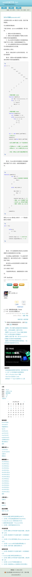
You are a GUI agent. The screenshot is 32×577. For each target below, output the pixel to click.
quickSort (5, 433)
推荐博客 (8, 393)
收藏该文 (22, 284)
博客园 (12, 570)
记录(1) (4, 499)
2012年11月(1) (6, 474)
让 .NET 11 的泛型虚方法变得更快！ (15, 372)
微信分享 (16, 286)
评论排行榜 (5, 528)
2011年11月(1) (5, 491)
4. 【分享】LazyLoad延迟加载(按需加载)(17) (14, 543)
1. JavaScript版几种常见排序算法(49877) (13, 516)
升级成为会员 (20, 307)
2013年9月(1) (5, 461)
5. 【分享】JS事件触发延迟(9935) (11, 525)
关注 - (15, 293)
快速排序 (5, 426)
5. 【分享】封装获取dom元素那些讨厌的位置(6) (14, 564)
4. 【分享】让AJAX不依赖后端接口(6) (12, 562)
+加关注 (5, 298)
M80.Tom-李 (5, 511)
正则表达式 (5, 439)
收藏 (24, 315)
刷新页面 (20, 319)
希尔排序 (5, 441)
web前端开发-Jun (10, 2)
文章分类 (4, 497)
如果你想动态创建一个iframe (15, 309)
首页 (4, 7)
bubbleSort (5, 437)
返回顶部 (25, 319)
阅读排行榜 (5, 514)
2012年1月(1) (5, 489)
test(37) (4, 505)
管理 (19, 7)
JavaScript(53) (6, 451)
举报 (27, 315)
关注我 (15, 284)
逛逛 (10, 324)
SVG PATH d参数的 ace (14, 311)
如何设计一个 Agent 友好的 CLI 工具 (15, 378)
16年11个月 (9, 391)
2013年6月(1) (5, 466)
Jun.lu (9, 291)
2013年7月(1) (5, 464)
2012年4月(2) (5, 485)
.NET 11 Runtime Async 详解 (13, 374)
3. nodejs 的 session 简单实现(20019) (12, 520)
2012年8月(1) (5, 481)
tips (3, 429)
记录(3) (4, 453)
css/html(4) (5, 449)
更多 (3, 443)
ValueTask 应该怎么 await (12, 376)
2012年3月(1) (5, 487)
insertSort (5, 435)
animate (5, 424)
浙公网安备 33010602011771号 (14, 572)
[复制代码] (5, 64)
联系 (11, 7)
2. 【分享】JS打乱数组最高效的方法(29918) (14, 518)
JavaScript (9, 277)
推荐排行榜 (5, 549)
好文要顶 (10, 284)
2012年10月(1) (6, 476)
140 (7, 395)
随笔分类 (4, 447)
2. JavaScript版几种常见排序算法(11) (12, 555)
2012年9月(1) (5, 478)
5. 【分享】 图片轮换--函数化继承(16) (12, 545)
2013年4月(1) (5, 468)
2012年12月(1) (6, 472)
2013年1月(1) (5, 470)
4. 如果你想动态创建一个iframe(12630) (12, 523)
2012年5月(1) (5, 483)
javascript (5, 422)
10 (6, 396)
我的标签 (4, 420)
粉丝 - (10, 293)
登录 (26, 322)
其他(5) (4, 456)
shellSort (5, 431)
